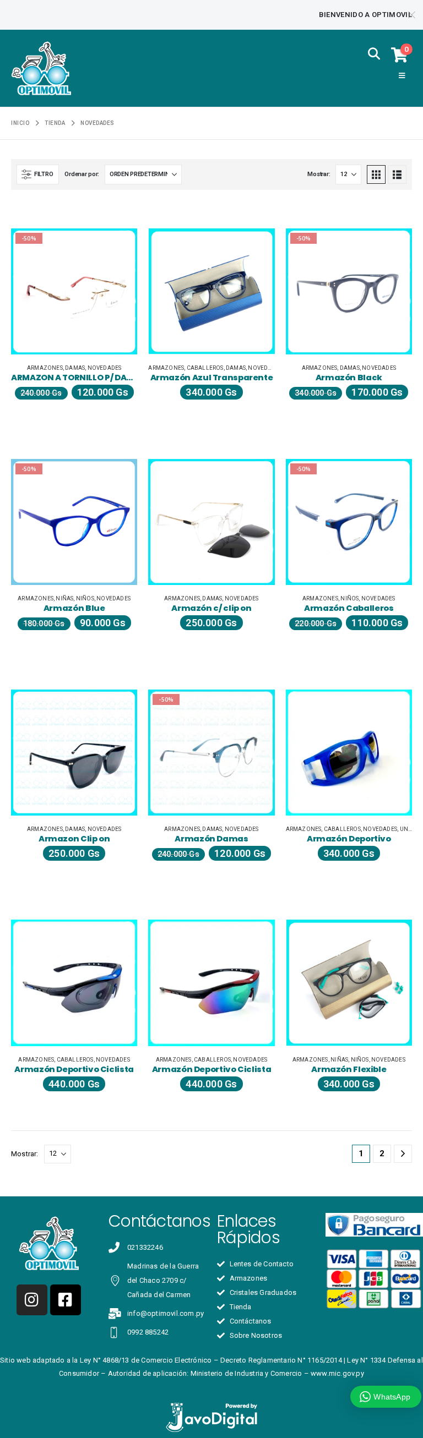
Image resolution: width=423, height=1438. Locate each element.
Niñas (64, 598)
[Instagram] (32, 1299)
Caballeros (205, 368)
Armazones (45, 368)
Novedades (105, 368)
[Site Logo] (41, 68)
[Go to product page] (211, 291)
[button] (373, 54)
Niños (85, 598)
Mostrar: (318, 174)
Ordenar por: (81, 174)
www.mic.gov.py (337, 1373)
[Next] (403, 1154)
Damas (75, 368)
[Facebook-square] (65, 1299)
